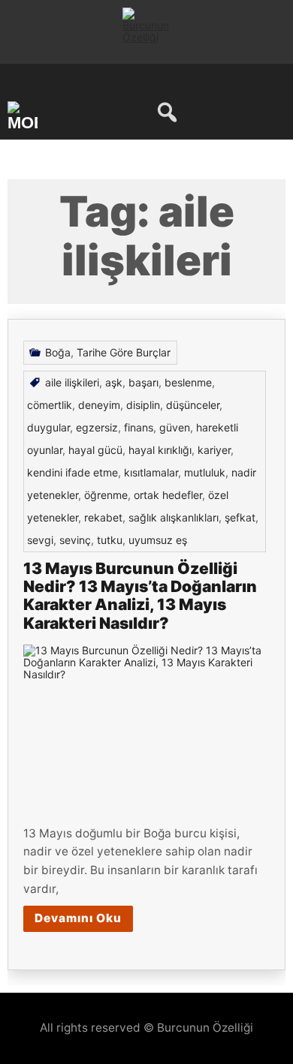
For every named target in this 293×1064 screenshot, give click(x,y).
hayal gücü (95, 449)
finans (138, 427)
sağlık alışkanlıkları (173, 517)
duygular (48, 427)
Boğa (58, 352)
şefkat (240, 517)
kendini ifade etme (72, 472)
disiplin (143, 404)
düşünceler (192, 404)
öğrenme (106, 494)
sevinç (75, 540)
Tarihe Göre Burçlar (124, 352)
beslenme (188, 382)
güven (174, 427)
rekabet (103, 517)
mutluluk (204, 472)
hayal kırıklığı (160, 449)
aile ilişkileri (72, 382)
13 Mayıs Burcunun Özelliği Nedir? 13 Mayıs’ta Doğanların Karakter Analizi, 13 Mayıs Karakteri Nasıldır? (140, 595)
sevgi (40, 540)
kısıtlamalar (151, 472)
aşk (113, 382)
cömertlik (49, 404)
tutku (109, 540)
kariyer (214, 449)
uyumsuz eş (157, 540)
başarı (143, 382)
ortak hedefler (168, 494)
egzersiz (97, 427)
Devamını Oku (78, 918)
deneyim (99, 404)
